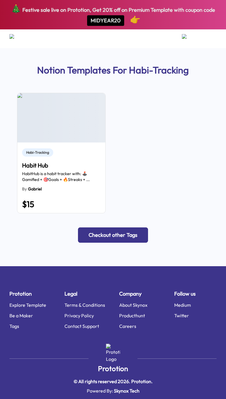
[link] (39, 152)
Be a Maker (21, 315)
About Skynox (133, 305)
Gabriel (35, 189)
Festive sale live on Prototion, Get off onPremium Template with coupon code (113, 14)
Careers (127, 326)
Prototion (113, 368)
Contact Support (81, 326)
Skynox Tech (126, 391)
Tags (14, 326)
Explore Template (27, 305)
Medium (182, 305)
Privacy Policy (79, 315)
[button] (113, 235)
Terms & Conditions (84, 305)
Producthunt (132, 315)
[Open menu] (17, 38)
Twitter (181, 315)
